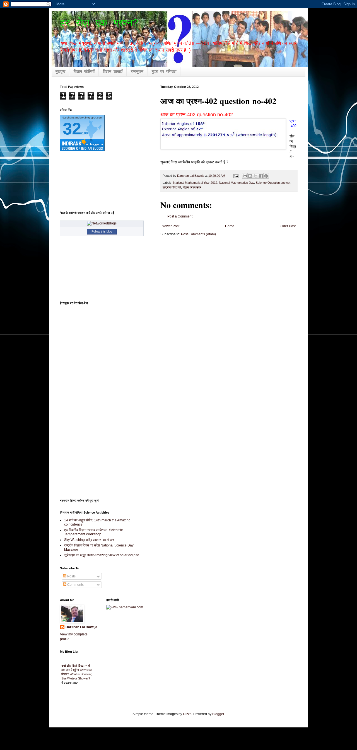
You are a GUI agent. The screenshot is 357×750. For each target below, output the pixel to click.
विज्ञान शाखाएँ (112, 71)
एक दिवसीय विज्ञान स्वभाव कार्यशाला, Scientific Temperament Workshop (93, 532)
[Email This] (245, 176)
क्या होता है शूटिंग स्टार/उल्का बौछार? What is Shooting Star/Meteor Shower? (76, 674)
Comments (75, 585)
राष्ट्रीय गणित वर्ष (172, 187)
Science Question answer (273, 182)
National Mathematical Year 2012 (195, 182)
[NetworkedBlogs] (102, 223)
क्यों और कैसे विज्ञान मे (75, 666)
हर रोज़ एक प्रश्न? (99, 23)
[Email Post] (235, 175)
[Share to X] (255, 176)
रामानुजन (137, 71)
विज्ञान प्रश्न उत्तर (192, 187)
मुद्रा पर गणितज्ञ (164, 71)
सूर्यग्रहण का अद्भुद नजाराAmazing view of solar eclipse (101, 555)
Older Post (288, 226)
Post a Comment (179, 216)
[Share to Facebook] (261, 176)
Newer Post (170, 226)
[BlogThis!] (250, 176)
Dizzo (187, 714)
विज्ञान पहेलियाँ (84, 71)
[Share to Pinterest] (266, 176)
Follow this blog (101, 231)
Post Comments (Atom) (198, 234)
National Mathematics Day (236, 182)
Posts (71, 576)
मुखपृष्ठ (60, 71)
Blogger (218, 714)
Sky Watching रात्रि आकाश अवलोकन (89, 540)
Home (229, 226)
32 (72, 128)
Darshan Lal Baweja (81, 627)
